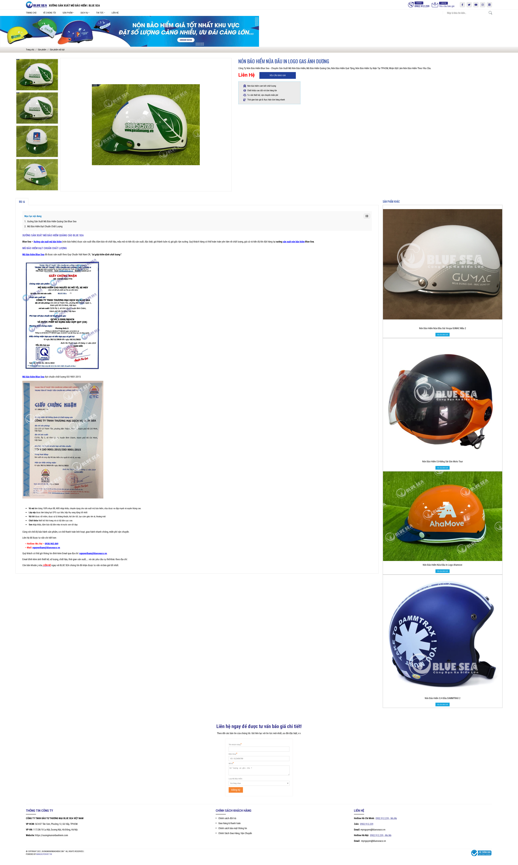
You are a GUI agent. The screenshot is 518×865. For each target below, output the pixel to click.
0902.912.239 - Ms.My (386, 818)
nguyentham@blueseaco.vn (46, 547)
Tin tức (99, 12)
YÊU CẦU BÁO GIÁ (278, 75)
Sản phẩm (67, 12)
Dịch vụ (84, 12)
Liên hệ (115, 12)
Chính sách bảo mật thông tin (232, 828)
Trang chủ (31, 12)
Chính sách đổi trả (227, 818)
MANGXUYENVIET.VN (44, 854)
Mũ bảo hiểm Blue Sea (33, 254)
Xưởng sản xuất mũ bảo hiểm (48, 241)
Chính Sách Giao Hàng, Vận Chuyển (235, 833)
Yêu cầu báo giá (446, 5)
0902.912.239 (366, 823)
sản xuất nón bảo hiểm (294, 241)
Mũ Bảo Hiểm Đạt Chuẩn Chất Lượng (44, 226)
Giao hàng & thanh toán (229, 823)
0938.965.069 (51, 543)
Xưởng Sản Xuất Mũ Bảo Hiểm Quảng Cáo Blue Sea (51, 221)
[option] (37, 74)
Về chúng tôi (49, 12)
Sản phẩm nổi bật (57, 49)
